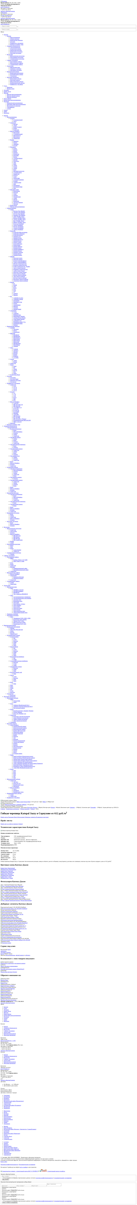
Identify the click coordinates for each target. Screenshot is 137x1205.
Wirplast (12, 628)
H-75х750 (15, 409)
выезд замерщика (6, 950)
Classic (15, 125)
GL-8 (14, 386)
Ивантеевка (7, 1111)
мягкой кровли (20, 955)
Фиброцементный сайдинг (17, 83)
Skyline (15, 303)
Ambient (15, 293)
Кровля (9, 36)
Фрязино (6, 1144)
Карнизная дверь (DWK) (20, 619)
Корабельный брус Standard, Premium (23, 710)
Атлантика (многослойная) (20, 280)
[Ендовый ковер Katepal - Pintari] (10, 917)
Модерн (15, 124)
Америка (72, 807)
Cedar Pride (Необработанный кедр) (23, 767)
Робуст (15, 330)
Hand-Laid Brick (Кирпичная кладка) (23, 756)
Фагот (15, 752)
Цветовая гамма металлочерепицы (16, 104)
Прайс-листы (7, 91)
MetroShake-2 (16, 337)
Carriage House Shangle (19, 317)
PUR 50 (15, 175)
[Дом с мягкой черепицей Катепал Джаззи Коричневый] (16, 900)
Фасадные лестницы (15, 53)
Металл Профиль (14, 131)
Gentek (12, 582)
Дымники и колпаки (15, 68)
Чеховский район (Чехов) (10, 1147)
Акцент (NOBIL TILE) (19, 219)
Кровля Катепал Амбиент (8, 985)
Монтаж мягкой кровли (13, 96)
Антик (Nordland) (18, 225)
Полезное (6, 101)
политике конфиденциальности (44, 1178)
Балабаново (7, 1096)
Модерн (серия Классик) (20, 263)
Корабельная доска (18, 785)
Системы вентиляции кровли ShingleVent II (12, 969)
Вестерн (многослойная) (20, 278)
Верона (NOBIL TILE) (19, 218)
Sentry (15, 702)
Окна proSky (16, 607)
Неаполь (15, 736)
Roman (15, 362)
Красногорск (7, 1118)
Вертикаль (16, 786)
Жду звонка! (5, 1179)
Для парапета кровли (16, 477)
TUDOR (15, 349)
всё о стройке (24, 1167)
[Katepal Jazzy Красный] (7, 872)
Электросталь (7, 1153)
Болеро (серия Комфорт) (19, 261)
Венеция (15, 739)
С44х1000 (16, 414)
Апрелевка (7, 1095)
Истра (5, 1112)
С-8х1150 (15, 403)
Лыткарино (7, 1123)
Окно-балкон (16, 609)
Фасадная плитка (18, 746)
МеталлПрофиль (17, 431)
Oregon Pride (16, 700)
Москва (6, 1126)
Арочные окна (17, 599)
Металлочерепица (15, 37)
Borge (14, 430)
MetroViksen (16, 340)
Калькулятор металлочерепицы (12, 100)
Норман (15, 152)
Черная (15, 199)
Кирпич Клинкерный (19, 740)
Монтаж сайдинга (12, 97)
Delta (14, 644)
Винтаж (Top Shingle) (19, 211)
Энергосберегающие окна (20, 612)
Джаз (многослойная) (19, 276)
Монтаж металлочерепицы (14, 94)
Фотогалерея (21, 817)
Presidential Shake (18, 323)
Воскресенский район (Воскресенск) (14, 1101)
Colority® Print (17, 182)
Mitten (11, 558)
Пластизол (16, 161)
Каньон (15, 749)
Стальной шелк (17, 172)
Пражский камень (18, 732)
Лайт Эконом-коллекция (20, 720)
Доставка (6, 90)
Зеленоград (7, 1108)
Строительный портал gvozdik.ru (56, 1171)
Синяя (15, 198)
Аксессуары (10, 66)
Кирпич (15, 745)
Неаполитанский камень (20, 728)
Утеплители (13, 76)
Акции (6, 110)
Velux (11, 588)
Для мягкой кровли (15, 437)
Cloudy (15, 165)
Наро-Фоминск (8, 1128)
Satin (14, 184)
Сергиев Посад (8, 1136)
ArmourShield (16, 305)
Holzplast (12, 567)
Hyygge (15, 145)
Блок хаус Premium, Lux (19, 713)
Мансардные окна (15, 67)
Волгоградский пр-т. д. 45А (8, 1040)
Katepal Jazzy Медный (7, 874)
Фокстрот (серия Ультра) (20, 272)
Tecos (11, 562)
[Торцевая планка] (6, 942)
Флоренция (16, 332)
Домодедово (7, 1104)
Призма (15, 159)
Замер (5, 111)
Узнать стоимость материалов (10, 1202)
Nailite (11, 755)
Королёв (6, 1115)
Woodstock (16, 790)
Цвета (15, 817)
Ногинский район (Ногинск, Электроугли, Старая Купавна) (20, 1129)
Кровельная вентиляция (16, 73)
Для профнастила (15, 456)
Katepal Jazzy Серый (6, 876)
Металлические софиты (16, 63)
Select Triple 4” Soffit (18, 561)
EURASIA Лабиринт (19, 233)
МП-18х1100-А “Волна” (19, 419)
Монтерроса (16, 137)
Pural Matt (16, 155)
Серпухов (6, 1137)
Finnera (15, 142)
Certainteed (13, 722)
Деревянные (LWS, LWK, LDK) (22, 618)
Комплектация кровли (13, 71)
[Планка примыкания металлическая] (11, 937)
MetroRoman (16, 336)
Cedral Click (13, 796)
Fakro (11, 595)
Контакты (6, 113)
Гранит (15, 750)
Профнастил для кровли (16, 43)
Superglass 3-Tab (17, 302)
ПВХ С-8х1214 (17, 421)
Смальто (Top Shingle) (19, 212)
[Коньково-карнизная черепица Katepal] (12, 920)
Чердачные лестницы (16, 70)
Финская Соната (17, 258)
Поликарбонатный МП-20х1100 (22, 420)
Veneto (15, 369)
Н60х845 (15, 413)
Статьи (9, 108)
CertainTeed (13, 310)
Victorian (15, 308)
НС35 (14, 397)
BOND (15, 354)
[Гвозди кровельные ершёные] (9, 911)
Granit (14, 177)
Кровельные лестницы (16, 51)
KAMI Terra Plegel (15, 374)
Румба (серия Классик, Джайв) (21, 266)
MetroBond (16, 335)
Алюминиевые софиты (16, 64)
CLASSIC (16, 357)
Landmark (15, 313)
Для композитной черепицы (17, 444)
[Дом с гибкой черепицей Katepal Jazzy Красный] (14, 892)
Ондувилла (13, 382)
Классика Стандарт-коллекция (21, 716)
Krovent (12, 632)
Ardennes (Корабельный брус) (21, 705)
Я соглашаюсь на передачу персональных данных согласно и (37, 1178)
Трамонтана (16, 138)
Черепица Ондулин (15, 380)
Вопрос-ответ (10, 88)
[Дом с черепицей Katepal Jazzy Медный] (12, 886)
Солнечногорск (8, 1139)
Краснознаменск (8, 1119)
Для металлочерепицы (16, 468)
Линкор (12, 554)
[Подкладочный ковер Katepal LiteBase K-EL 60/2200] (15, 940)
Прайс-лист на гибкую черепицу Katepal (12, 824)
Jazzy (14, 286)
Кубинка (6, 1121)
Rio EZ (15, 370)
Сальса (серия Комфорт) (19, 262)
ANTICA (15, 350)
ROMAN (15, 356)
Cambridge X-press (18, 298)
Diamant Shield (17, 309)
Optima (15, 434)
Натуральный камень (19, 708)
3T (14, 292)
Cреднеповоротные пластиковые (22, 598)
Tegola (12, 209)
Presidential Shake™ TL (19, 322)
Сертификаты (10, 107)
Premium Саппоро (18, 252)
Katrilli (15, 285)
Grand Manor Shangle (18, 319)
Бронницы (7, 1099)
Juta (14, 638)
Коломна (6, 1113)
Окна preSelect (17, 605)
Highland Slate (17, 315)
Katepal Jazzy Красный (7, 871)
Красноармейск (8, 1116)
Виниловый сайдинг (15, 78)
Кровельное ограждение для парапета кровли (13, 963)
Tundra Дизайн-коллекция (20, 719)
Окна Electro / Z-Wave (19, 604)
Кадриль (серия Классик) (20, 265)
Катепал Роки (4, 980)
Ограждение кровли (15, 49)
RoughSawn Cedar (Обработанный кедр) (24, 766)
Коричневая (16, 191)
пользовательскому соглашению (63, 1178)
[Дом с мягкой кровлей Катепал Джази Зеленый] (14, 894)
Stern (14, 770)
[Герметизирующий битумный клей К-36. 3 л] (13, 925)
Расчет (2, 953)
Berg (14, 772)
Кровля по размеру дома (16, 44)
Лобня (5, 1122)
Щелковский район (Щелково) (12, 1150)
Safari (14, 164)
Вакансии (9, 87)
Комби (15, 735)
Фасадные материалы (13, 77)
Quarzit (15, 167)
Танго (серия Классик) (19, 268)
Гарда (14, 121)
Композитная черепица (16, 40)
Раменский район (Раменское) (12, 1133)
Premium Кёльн (17, 253)
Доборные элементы (30, 817)
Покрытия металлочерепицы (15, 103)
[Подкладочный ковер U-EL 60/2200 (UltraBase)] (14, 908)
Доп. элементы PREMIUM (20, 594)
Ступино (6, 1142)
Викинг (15, 149)
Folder (15, 642)
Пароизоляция (14, 646)
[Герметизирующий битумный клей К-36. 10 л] (14, 928)
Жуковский (7, 1106)
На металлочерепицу (15, 429)
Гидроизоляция (14, 636)
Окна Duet (16, 602)
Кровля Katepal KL (6, 997)
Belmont (15, 325)
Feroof (11, 364)
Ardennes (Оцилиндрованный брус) (23, 706)
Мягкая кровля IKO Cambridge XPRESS (15, 804)
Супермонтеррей (18, 120)
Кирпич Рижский (18, 733)
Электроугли (7, 1154)
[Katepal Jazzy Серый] (7, 878)
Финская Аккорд (17, 259)
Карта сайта (4, 1161)
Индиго (35, 807)
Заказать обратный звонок (8, 11)
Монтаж (6, 93)
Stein (14, 775)
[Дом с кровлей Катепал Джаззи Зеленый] (12, 889)
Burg (14, 773)
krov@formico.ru (5, 7)
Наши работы (7, 98)
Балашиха (6, 1098)
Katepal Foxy (4, 983)
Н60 (14, 399)
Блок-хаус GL (17, 783)
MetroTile (12, 333)
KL (14, 283)
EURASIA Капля (18, 235)
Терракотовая (17, 196)
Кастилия (30, 807)
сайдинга (27, 955)
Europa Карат (16, 245)
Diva (14, 372)
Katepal (12, 282)
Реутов (6, 1135)
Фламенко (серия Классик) (20, 269)
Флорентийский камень (19, 726)
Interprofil (12, 423)
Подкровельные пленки (16, 74)
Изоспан (15, 641)
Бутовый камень (17, 753)
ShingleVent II (13, 634)
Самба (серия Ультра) (19, 270)
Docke (11, 548)
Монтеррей (16, 132)
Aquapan (15, 346)
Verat (11, 547)
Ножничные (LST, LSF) (19, 624)
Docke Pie (12, 231)
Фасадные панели (15, 80)
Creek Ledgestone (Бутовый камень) (22, 762)
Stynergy (12, 118)
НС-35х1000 (16, 417)
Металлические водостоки (17, 56)
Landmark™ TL (17, 320)
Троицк (6, 1143)
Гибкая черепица (14, 39)
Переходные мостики (16, 50)
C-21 (14, 396)
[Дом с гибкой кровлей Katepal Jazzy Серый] (13, 897)
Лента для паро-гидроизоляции (9, 966)
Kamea (15, 128)
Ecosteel (15, 181)
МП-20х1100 (16, 406)
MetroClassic (16, 339)
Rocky (15, 288)
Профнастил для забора (16, 84)
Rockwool (12, 695)
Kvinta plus (16, 130)
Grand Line (13, 122)
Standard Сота (17, 236)
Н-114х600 (16, 411)
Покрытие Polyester (18, 577)
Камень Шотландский (19, 730)
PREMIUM (16, 592)
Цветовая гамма (14, 189)
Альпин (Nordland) (18, 228)
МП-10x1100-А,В (18, 404)
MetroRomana (17, 343)
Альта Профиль (14, 725)
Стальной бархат (17, 158)
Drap (14, 188)
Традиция (16, 329)
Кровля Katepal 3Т (6, 991)
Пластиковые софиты (16, 61)
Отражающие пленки (16, 666)
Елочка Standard (17, 712)
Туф (14, 738)
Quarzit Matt (16, 178)
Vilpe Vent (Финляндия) (16, 629)
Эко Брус (15, 782)
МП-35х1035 (16, 416)
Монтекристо (17, 135)
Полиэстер (16, 154)
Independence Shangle (19, 316)
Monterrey (16, 141)
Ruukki (12, 139)
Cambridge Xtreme (18, 299)
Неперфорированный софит (21, 570)
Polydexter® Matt (17, 186)
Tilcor (11, 347)
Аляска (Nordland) (18, 229)
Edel (14, 777)
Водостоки (10, 54)
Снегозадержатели (15, 47)
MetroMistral (16, 345)
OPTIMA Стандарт (18, 589)
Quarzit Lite (16, 174)
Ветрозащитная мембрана (17, 656)
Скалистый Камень (18, 742)
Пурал (15, 148)
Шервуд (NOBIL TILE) (19, 222)
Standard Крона (17, 241)
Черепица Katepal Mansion (8, 988)
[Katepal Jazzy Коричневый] (8, 869)
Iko (11, 296)
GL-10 (15, 387)
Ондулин (12, 41)
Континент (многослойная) (20, 279)
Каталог (6, 34)
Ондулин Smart (14, 379)
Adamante (15, 144)
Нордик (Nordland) (18, 226)
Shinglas (12, 256)
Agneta (15, 168)
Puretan (15, 157)
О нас (5, 86)
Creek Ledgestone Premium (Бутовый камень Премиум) (28, 763)
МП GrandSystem (18, 540)
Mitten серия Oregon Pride (23, 801)
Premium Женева (17, 246)
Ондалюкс (13, 377)
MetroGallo (16, 342)
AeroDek (12, 327)
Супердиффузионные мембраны (19, 661)
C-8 (14, 393)
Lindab (12, 542)
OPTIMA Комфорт (18, 591)
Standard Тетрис (17, 238)
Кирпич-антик (17, 747)
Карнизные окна (17, 601)
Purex (14, 169)
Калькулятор (13, 205)
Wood (14, 366)
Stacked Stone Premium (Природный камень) (25, 760)
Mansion (15, 295)
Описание (11, 817)
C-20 (14, 394)
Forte (14, 290)
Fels (14, 776)
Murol (11, 545)
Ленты (12, 675)
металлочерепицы (10, 955)
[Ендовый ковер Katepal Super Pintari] (11, 931)
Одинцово (6, 1130)
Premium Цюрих (17, 255)
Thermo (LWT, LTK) (18, 621)
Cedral (11, 794)
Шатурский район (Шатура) (11, 1149)
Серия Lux (16, 551)
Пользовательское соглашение (27, 1164)
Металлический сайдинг (16, 81)
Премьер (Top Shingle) (19, 215)
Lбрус (15, 789)
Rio (14, 367)
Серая (14, 194)
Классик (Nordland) (18, 223)
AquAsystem (13, 531)
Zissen (15, 373)
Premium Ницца (17, 251)
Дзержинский (7, 1102)
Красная (15, 192)
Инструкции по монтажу (14, 105)
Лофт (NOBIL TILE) (18, 216)
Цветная (15, 204)
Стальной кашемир (18, 179)
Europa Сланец (17, 242)
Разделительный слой (16, 672)
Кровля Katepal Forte (6, 994)
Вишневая (16, 201)
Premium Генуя (17, 248)
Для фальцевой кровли (16, 448)
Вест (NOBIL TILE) (18, 221)
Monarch (15, 306)
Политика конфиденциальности (9, 1164)
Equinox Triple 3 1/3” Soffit (20, 560)
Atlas (14, 162)
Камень (15, 743)
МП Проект (16, 537)
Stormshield (16, 300)
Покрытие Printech (18, 578)
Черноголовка (7, 1146)
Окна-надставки (17, 608)
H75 (14, 400)
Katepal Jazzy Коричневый (8, 868)
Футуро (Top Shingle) (19, 214)
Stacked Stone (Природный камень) (22, 759)
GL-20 (15, 389)
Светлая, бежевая (18, 202)
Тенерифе (93, 807)
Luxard (12, 359)
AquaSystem (13, 575)
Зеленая (15, 195)
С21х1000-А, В (17, 407)
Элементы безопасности (13, 46)
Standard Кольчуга (18, 239)
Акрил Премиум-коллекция (20, 718)
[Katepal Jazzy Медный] (7, 875)
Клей (11, 682)
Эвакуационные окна (19, 611)
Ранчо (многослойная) (19, 273)
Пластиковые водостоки (16, 57)
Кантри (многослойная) (19, 275)
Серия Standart (17, 550)
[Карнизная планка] (6, 934)
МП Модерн (16, 538)
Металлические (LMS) (19, 622)
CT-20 (15, 312)
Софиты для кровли (12, 60)
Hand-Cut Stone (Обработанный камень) (24, 757)
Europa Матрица (17, 243)
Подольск (6, 1132)
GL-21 (15, 390)
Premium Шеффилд (18, 249)
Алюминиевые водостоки (17, 58)
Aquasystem (13, 584)
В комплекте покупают (42, 817)
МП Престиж (17, 535)
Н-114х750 (16, 410)
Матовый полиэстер (18, 171)
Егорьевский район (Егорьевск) (12, 1105)
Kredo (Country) (17, 127)
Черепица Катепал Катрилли (8, 1000)
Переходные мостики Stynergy (9, 972)
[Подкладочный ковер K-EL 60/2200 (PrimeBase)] (14, 923)
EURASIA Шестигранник (20, 232)
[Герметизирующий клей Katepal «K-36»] (12, 914)
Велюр (15, 151)
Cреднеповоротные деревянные (22, 597)
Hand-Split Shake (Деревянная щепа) (23, 765)
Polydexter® (16, 185)
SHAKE (15, 352)
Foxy (14, 289)
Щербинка (7, 1152)
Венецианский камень (19, 729)
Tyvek (14, 639)
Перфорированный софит (20, 568)
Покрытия (13, 147)
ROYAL (15, 353)
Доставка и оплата (6, 952)
